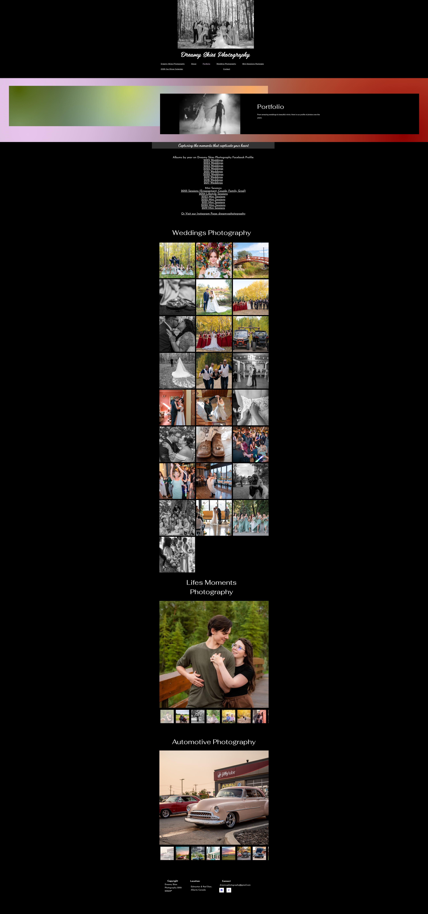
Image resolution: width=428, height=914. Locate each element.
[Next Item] (264, 654)
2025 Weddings (213, 160)
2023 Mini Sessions (213, 196)
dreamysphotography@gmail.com (235, 885)
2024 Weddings (213, 163)
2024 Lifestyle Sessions (213, 193)
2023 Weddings (213, 166)
